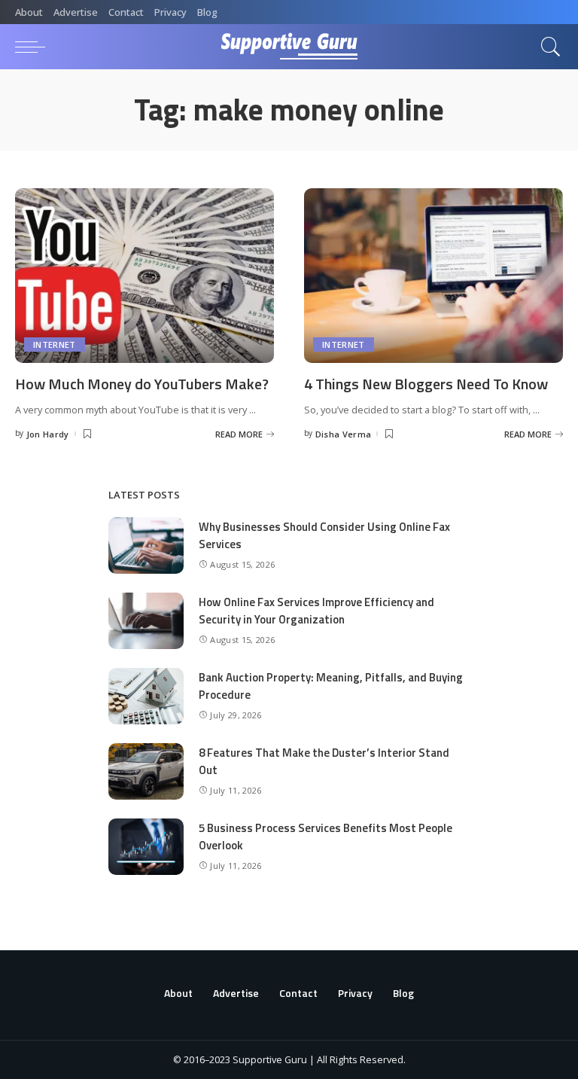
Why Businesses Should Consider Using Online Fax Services (324, 535)
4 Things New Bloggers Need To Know (426, 383)
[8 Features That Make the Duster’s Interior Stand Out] (146, 771)
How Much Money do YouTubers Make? (142, 383)
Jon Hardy (47, 434)
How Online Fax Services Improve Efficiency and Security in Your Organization (316, 610)
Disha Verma (343, 434)
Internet (54, 344)
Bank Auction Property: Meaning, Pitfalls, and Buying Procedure (331, 686)
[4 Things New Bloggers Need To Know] (433, 275)
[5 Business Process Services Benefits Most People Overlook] (146, 846)
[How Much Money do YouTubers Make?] (144, 275)
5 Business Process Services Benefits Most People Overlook (325, 836)
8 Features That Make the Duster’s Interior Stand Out (324, 761)
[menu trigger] (34, 46)
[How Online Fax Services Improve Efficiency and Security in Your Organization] (146, 621)
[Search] (547, 46)
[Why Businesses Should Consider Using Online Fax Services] (146, 545)
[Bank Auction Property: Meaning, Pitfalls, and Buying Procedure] (146, 696)
